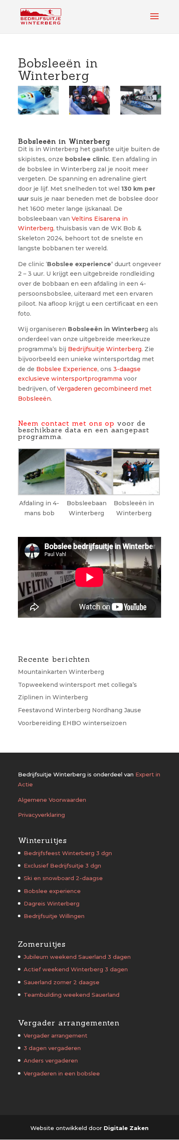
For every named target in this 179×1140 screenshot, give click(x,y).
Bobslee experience (52, 891)
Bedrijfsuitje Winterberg (105, 349)
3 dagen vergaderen (52, 1048)
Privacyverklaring (41, 814)
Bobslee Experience (66, 369)
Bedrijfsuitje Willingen (54, 916)
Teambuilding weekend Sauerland (71, 994)
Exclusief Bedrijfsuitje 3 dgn (62, 865)
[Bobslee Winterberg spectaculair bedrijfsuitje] (38, 100)
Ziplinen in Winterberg (53, 697)
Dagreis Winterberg (52, 903)
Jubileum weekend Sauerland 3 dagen (77, 956)
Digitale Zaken (126, 1128)
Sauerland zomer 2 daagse (61, 982)
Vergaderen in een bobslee (62, 1073)
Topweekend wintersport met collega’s (77, 684)
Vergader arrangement (55, 1035)
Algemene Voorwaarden (52, 799)
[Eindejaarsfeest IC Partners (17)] (140, 100)
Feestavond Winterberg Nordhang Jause (79, 710)
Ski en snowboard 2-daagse (63, 878)
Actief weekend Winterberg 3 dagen (76, 969)
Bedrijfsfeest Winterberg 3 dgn (68, 853)
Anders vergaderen (51, 1060)
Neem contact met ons (60, 423)
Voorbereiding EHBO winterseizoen (72, 723)
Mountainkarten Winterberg (61, 672)
